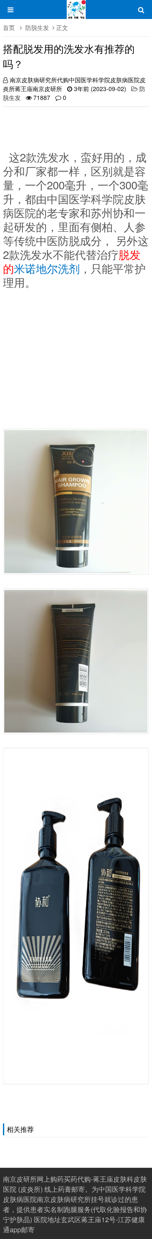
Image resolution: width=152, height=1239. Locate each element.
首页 (9, 27)
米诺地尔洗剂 (47, 268)
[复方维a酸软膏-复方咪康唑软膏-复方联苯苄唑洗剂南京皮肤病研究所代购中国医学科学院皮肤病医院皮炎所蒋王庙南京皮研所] (76, 13)
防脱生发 (37, 27)
